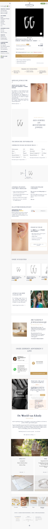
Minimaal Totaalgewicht (35, 153)
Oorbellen (2, 20)
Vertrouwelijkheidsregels (40, 512)
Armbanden (3, 21)
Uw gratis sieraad (4, 38)
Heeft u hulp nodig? (4, 57)
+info (42, 398)
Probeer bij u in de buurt (5, 53)
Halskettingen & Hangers (5, 18)
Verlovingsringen (4, 10)
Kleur (13, 153)
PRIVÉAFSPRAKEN (4, 51)
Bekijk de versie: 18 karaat (38, 245)
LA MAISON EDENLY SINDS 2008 (4, 43)
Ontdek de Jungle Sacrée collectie (18, 305)
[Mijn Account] (4, 6)
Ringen (2, 17)
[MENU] (9, 3)
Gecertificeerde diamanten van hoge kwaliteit (37, 157)
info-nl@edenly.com (28, 519)
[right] (41, 34)
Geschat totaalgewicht (16, 157)
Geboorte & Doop (4, 32)
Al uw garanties (3, 44)
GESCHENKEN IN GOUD (5, 28)
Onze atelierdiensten (4, 49)
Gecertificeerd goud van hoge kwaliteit (18, 159)
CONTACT (15, 512)
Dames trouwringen (4, 11)
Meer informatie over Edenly (29, 434)
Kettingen (2, 22)
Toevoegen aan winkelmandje (29, 56)
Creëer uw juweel (4, 47)
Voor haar (2, 29)
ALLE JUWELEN (3, 15)
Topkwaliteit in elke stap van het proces (24, 145)
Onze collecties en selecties (5, 46)
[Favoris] (3, 6)
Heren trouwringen (4, 13)
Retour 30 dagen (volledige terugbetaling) (24, 59)
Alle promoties (3, 36)
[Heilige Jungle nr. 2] (29, 23)
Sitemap (32, 512)
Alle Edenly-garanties (40, 62)
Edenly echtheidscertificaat (21, 62)
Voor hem (2, 31)
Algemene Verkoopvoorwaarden (24, 512)
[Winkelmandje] (6, 6)
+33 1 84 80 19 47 (39, 363)
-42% (28, 44)
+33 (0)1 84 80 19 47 (28, 517)
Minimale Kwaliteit (15, 155)
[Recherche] (1, 6)
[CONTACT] (7, 6)
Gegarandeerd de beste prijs (21, 61)
